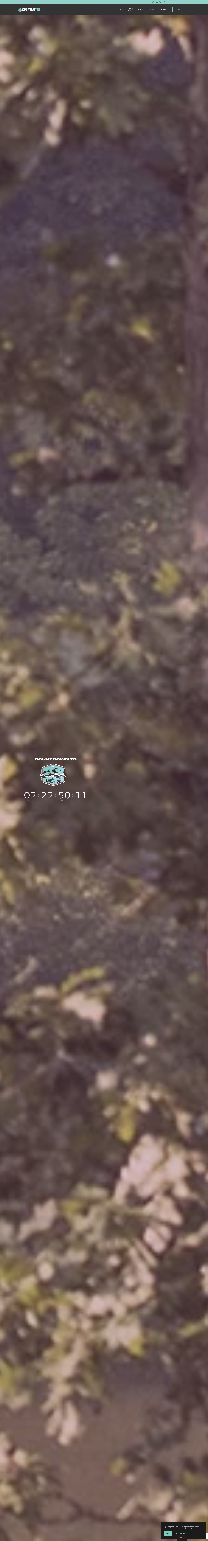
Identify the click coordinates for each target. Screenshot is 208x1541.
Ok (167, 1534)
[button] (131, 9)
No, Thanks (182, 1534)
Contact (163, 10)
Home (121, 10)
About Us (142, 10)
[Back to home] (30, 9)
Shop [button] (152, 10)
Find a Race (181, 10)
